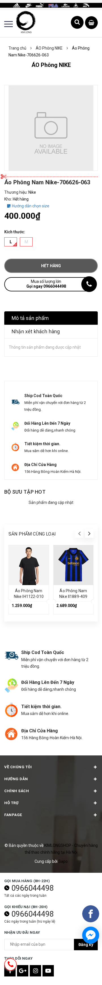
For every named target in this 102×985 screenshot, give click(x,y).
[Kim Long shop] (51, 5)
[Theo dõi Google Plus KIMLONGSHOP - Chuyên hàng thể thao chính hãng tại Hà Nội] (22, 970)
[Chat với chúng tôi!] (90, 935)
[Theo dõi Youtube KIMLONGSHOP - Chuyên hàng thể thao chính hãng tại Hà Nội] (48, 970)
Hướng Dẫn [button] (16, 779)
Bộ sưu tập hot (25, 492)
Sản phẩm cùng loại (32, 534)
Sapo (63, 861)
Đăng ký (85, 944)
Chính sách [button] (16, 791)
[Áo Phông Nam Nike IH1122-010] (29, 565)
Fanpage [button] (13, 815)
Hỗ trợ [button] (11, 803)
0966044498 (32, 888)
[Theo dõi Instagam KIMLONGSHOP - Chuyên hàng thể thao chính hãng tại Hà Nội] (35, 970)
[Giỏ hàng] (91, 23)
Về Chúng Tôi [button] (18, 767)
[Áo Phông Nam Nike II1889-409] (74, 565)
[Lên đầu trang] (83, 972)
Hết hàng (51, 265)
